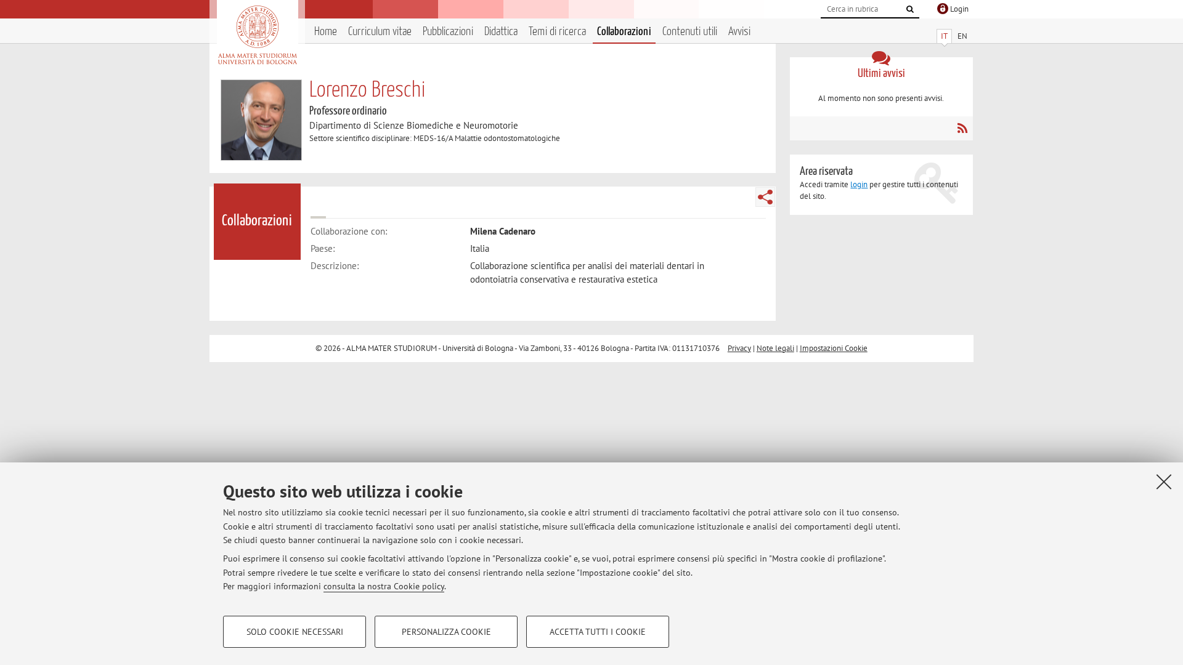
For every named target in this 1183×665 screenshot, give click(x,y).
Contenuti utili (689, 32)
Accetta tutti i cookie (598, 631)
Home (325, 32)
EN (962, 36)
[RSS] (962, 128)
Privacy (739, 348)
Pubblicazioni (448, 32)
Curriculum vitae (380, 32)
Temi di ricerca (557, 32)
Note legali (775, 348)
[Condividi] (765, 197)
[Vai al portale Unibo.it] (257, 35)
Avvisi (739, 32)
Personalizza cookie (446, 631)
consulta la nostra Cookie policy (383, 586)
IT (944, 36)
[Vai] (910, 9)
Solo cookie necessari (294, 631)
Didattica (501, 32)
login (859, 184)
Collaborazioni (624, 32)
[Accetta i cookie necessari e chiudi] (1164, 481)
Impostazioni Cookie (834, 348)
